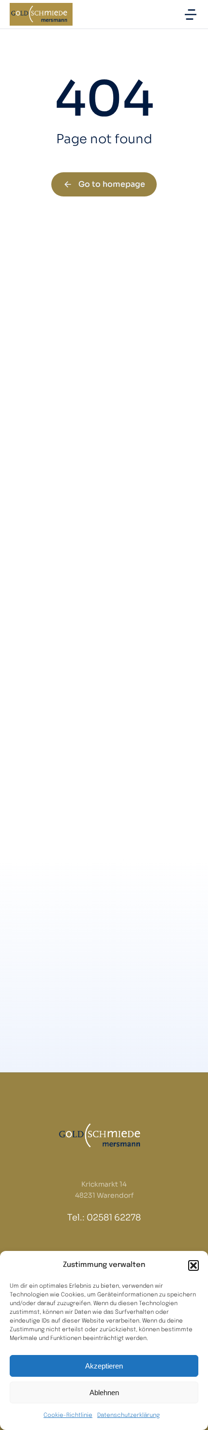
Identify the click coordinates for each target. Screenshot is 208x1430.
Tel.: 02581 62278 (104, 1217)
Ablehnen (104, 1392)
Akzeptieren (104, 1366)
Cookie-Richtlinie (68, 1415)
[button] (193, 1265)
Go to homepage (111, 184)
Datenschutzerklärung (128, 1415)
